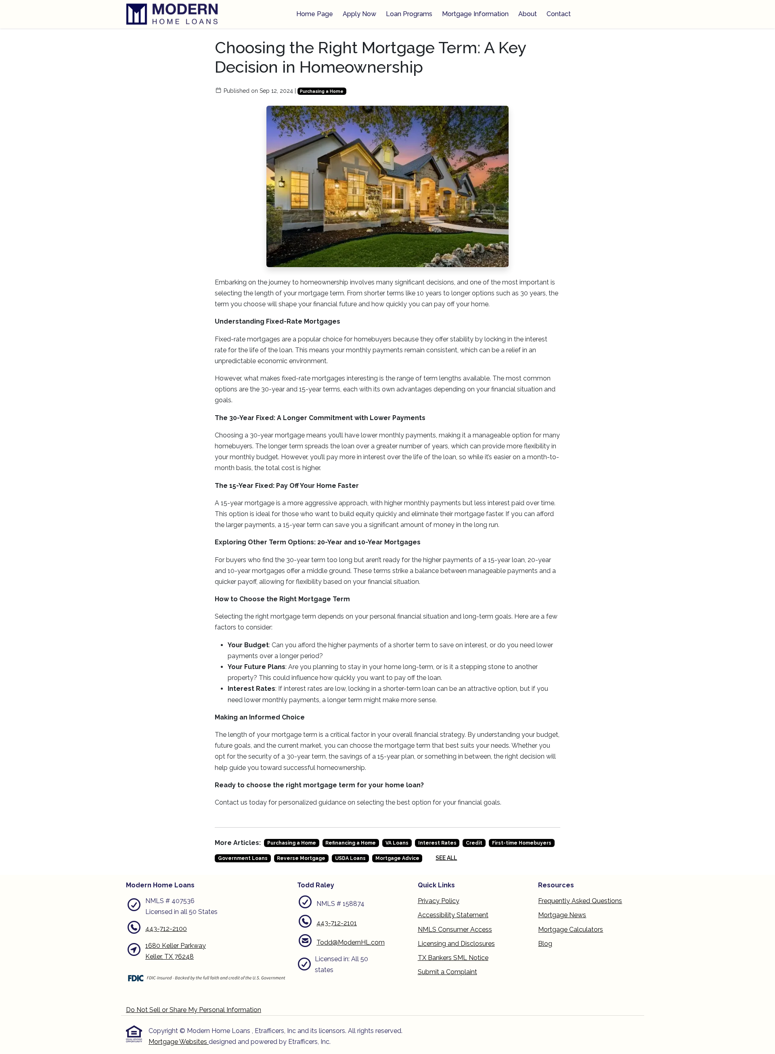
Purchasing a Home (322, 91)
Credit (474, 843)
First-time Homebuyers (521, 843)
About (527, 14)
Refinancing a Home (350, 843)
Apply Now (359, 14)
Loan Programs (409, 14)
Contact (559, 14)
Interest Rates (437, 843)
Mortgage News (562, 915)
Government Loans (243, 858)
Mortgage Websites (179, 1042)
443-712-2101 (336, 923)
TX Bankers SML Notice (453, 958)
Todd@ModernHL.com (350, 942)
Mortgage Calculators (570, 929)
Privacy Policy (438, 901)
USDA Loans (350, 858)
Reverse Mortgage (301, 858)
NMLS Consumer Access (455, 929)
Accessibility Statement (453, 915)
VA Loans (396, 843)
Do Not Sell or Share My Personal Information (193, 1010)
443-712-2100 (166, 929)
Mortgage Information (475, 14)
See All (446, 858)
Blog (545, 943)
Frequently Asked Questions (580, 901)
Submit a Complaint (447, 972)
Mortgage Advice (397, 858)
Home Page (314, 14)
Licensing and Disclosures (456, 943)
